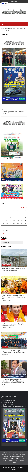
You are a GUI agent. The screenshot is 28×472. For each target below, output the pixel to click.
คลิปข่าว (5, 460)
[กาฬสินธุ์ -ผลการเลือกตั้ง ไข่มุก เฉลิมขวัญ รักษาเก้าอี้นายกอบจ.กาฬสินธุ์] (14, 313)
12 (14, 220)
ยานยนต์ (18, 458)
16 (3, 223)
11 (10, 220)
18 (10, 223)
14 (22, 220)
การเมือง (12, 458)
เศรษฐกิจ (6, 456)
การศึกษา (22, 452)
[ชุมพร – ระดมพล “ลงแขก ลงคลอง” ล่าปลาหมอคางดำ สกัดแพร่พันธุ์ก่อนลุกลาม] (14, 258)
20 (18, 223)
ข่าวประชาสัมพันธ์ (6, 264)
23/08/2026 (10, 272)
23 (3, 227)
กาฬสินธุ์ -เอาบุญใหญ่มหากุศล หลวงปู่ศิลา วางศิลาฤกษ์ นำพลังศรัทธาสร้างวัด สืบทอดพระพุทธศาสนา (13, 297)
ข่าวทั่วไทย (5, 291)
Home (14, 462)
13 (18, 220)
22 (25, 223)
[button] (2, 24)
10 (7, 220)
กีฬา (23, 458)
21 (22, 223)
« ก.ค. (2, 233)
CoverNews (19, 467)
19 (14, 223)
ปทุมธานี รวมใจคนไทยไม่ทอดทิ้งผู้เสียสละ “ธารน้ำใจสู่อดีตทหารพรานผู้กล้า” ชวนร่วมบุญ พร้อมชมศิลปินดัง (13, 352)
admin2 (4, 272)
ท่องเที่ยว (15, 454)
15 (25, 220)
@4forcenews (6, 355)
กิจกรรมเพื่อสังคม (6, 454)
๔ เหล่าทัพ (22, 454)
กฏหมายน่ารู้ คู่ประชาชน (16, 456)
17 (7, 223)
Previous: (13, 111)
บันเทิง (16, 460)
